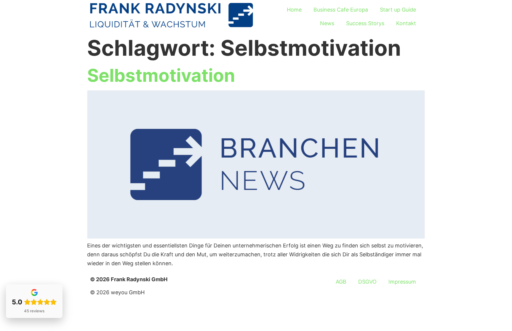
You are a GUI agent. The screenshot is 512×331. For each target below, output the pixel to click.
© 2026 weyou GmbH (117, 292)
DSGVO (367, 282)
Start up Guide (398, 10)
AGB (341, 282)
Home (294, 10)
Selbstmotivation (161, 75)
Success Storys (365, 23)
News (327, 23)
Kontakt (406, 23)
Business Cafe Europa (340, 10)
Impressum (402, 282)
